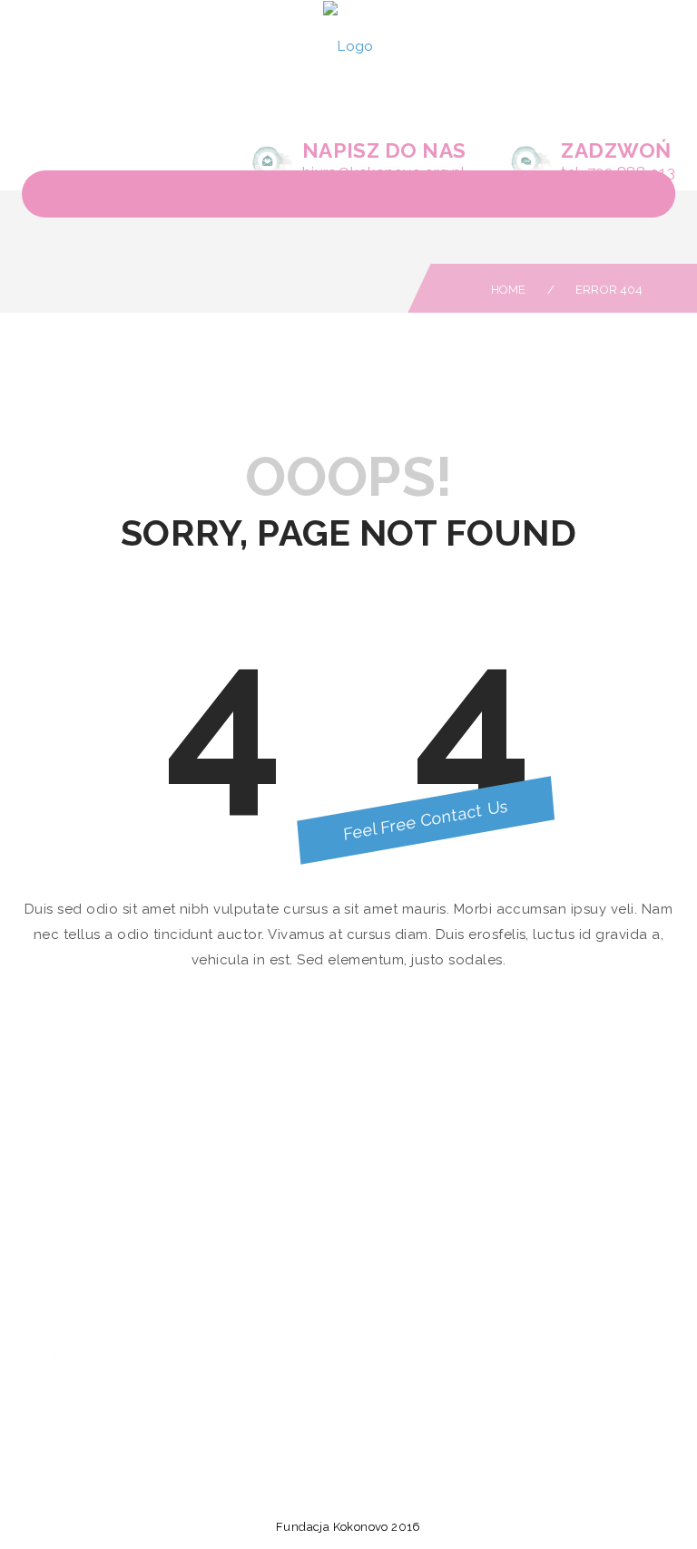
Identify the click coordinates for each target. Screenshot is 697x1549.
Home (508, 289)
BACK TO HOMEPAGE (349, 1037)
